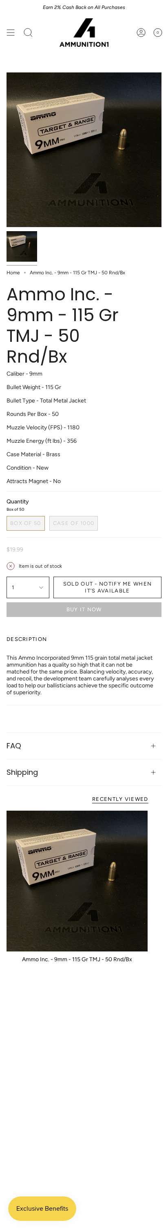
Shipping (22, 772)
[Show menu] (10, 32)
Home (13, 273)
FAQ (14, 746)
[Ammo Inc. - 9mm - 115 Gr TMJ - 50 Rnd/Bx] (77, 881)
